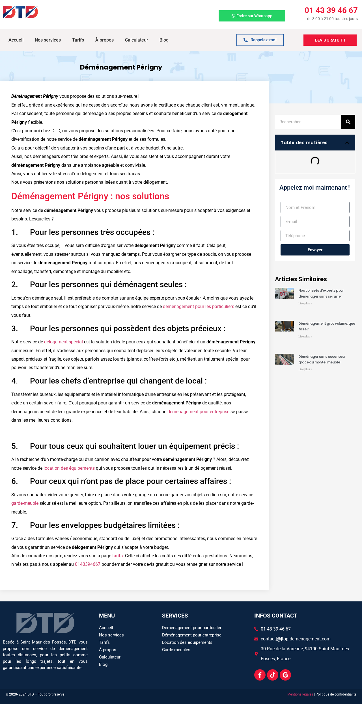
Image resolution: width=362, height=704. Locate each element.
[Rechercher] (348, 122)
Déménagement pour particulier (191, 627)
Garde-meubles (176, 649)
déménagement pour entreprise (198, 411)
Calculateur (136, 40)
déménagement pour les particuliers (198, 306)
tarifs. (118, 555)
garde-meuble (24, 503)
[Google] (285, 675)
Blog (164, 40)
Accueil (15, 40)
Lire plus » (305, 303)
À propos (104, 40)
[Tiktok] (272, 675)
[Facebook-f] (260, 675)
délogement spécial (63, 342)
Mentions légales (300, 694)
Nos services (48, 40)
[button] (347, 142)
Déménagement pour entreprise (191, 635)
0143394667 (87, 564)
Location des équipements (187, 642)
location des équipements (69, 468)
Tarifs (78, 40)
